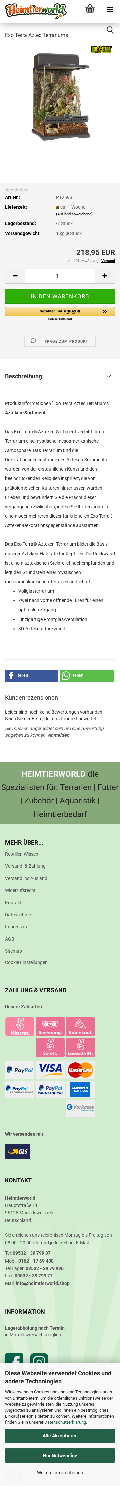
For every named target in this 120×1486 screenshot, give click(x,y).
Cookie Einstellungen (26, 962)
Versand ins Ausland (26, 878)
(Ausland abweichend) (74, 214)
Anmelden (58, 735)
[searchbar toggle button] (110, 30)
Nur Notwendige (60, 1455)
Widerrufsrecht (20, 890)
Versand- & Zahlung (25, 866)
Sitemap (13, 951)
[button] (15, 276)
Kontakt (13, 902)
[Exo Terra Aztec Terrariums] (60, 95)
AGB (9, 939)
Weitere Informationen (60, 1472)
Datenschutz (18, 914)
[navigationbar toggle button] (110, 10)
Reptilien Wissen (21, 854)
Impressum (16, 926)
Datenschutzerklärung (65, 1422)
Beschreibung (23, 376)
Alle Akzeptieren (60, 1435)
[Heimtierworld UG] (33, 11)
